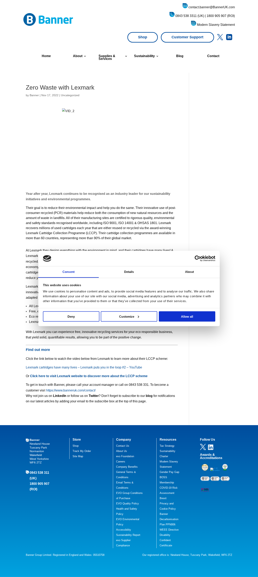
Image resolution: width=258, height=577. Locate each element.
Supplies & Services (107, 58)
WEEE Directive (169, 529)
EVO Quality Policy (127, 503)
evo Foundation (125, 456)
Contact (213, 56)
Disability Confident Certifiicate (166, 540)
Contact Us (122, 445)
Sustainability (144, 56)
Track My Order (82, 451)
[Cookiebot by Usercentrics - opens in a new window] (197, 258)
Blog (179, 56)
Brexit (163, 498)
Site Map (78, 456)
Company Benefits (127, 466)
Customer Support (187, 37)
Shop (142, 37)
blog (149, 396)
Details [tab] (129, 271)
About (77, 56)
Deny (71, 316)
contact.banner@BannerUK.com (211, 7)
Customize (126, 316)
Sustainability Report (128, 534)
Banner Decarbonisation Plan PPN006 (169, 519)
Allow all (187, 316)
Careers (120, 461)
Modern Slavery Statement (215, 24)
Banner (34, 95)
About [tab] (189, 271)
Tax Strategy (167, 445)
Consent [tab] (68, 271)
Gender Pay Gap (169, 472)
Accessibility (123, 529)
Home (46, 56)
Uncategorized (70, 95)
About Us (121, 451)
